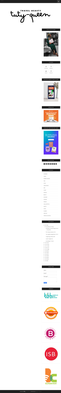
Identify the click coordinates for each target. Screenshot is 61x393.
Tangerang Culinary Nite (50, 236)
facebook (51, 68)
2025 (46, 259)
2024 (46, 257)
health (45, 206)
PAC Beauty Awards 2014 (51, 232)
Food (45, 183)
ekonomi (45, 197)
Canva (45, 176)
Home (2, 0)
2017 (46, 246)
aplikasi (45, 192)
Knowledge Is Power (50, 241)
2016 (46, 244)
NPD (44, 187)
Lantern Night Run (49, 238)
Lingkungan (46, 185)
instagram (46, 68)
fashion (45, 199)
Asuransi (45, 174)
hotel (45, 208)
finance (45, 201)
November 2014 (49, 226)
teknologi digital (47, 215)
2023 (46, 255)
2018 (46, 247)
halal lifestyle (46, 204)
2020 (46, 250)
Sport (45, 190)
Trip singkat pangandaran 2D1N (52, 234)
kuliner (45, 211)
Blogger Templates (39, 391)
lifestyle (45, 213)
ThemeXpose (28, 391)
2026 (46, 260)
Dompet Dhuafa (47, 178)
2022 (46, 254)
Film (44, 180)
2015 (46, 242)
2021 (46, 252)
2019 (46, 249)
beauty (45, 194)
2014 (46, 225)
